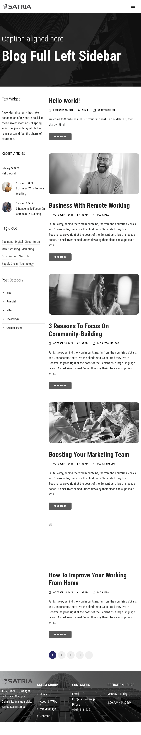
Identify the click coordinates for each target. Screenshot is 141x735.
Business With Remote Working (89, 205)
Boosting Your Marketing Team (89, 454)
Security (24, 256)
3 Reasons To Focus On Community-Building (79, 330)
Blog (100, 215)
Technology (111, 343)
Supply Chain (10, 263)
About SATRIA (48, 701)
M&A (106, 215)
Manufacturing (11, 249)
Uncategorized (107, 110)
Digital (19, 241)
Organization (9, 256)
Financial (110, 464)
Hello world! (64, 100)
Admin (85, 110)
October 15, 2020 (63, 215)
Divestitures (32, 241)
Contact (45, 716)
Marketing (27, 249)
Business (7, 241)
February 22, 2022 (63, 110)
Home (43, 694)
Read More (60, 136)
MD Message (48, 709)
